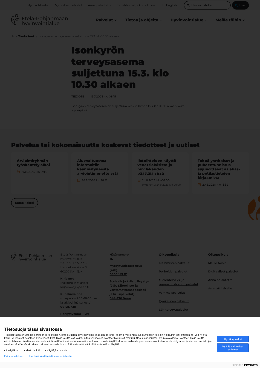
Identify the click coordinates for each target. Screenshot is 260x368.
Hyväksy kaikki (233, 339)
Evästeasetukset (13, 356)
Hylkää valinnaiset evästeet (232, 348)
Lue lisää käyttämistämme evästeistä (50, 356)
